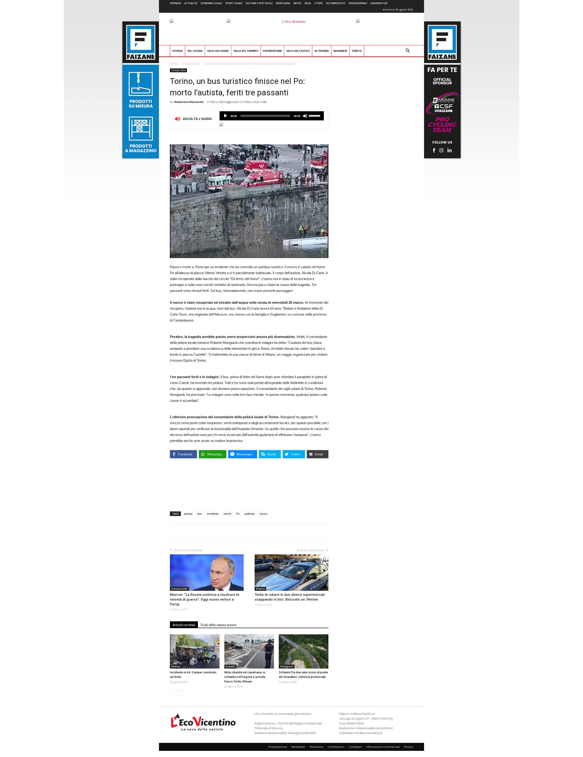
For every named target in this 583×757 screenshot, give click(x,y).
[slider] (315, 115)
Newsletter (298, 747)
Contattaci (355, 747)
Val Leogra (194, 50)
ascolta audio (225, 116)
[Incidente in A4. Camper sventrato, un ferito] (195, 651)
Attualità (190, 3)
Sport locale (233, 3)
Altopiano (322, 50)
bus (199, 513)
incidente (213, 513)
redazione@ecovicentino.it (374, 728)
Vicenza (177, 50)
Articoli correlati (184, 625)
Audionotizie (379, 3)
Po (238, 513)
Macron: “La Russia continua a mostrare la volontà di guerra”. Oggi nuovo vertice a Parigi (204, 599)
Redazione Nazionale (189, 102)
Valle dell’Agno (218, 50)
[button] (407, 51)
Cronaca (175, 3)
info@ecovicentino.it (368, 733)
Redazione (316, 747)
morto (227, 513)
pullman (250, 513)
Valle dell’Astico (298, 50)
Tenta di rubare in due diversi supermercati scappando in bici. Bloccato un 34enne (290, 597)
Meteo (297, 3)
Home (174, 64)
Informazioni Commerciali (383, 747)
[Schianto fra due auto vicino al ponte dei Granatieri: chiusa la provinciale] (303, 651)
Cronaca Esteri (179, 588)
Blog (308, 3)
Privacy (408, 747)
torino (263, 513)
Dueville (230, 666)
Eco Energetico (335, 3)
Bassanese (340, 50)
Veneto (357, 50)
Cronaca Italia (191, 64)
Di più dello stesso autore (218, 625)
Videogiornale (358, 3)
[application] (272, 115)
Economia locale (211, 3)
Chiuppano (286, 666)
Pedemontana (272, 50)
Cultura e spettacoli (259, 3)
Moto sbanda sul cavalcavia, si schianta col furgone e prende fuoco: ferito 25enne (245, 677)
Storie (319, 3)
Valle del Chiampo (246, 50)
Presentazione (278, 747)
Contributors (336, 747)
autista (188, 513)
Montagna (283, 3)
